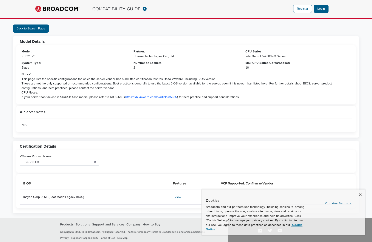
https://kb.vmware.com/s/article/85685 (151, 97)
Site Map (122, 237)
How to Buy (151, 224)
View (178, 197)
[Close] (360, 194)
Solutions (83, 224)
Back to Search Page (31, 28)
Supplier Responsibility (84, 237)
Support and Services (108, 224)
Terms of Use (107, 237)
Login (321, 8)
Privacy (64, 237)
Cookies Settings (338, 203)
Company (133, 224)
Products (67, 224)
